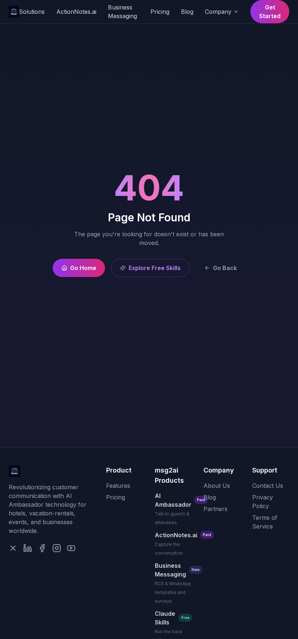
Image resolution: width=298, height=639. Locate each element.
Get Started (270, 12)
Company (218, 11)
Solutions (32, 11)
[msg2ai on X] (13, 548)
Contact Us (267, 485)
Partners (215, 509)
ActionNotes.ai (76, 11)
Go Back (225, 268)
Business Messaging (122, 12)
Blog (187, 11)
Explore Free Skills (155, 268)
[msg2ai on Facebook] (42, 548)
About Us (217, 485)
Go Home (83, 268)
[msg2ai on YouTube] (71, 548)
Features (118, 485)
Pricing (159, 11)
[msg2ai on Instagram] (56, 548)
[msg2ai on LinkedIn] (27, 548)
